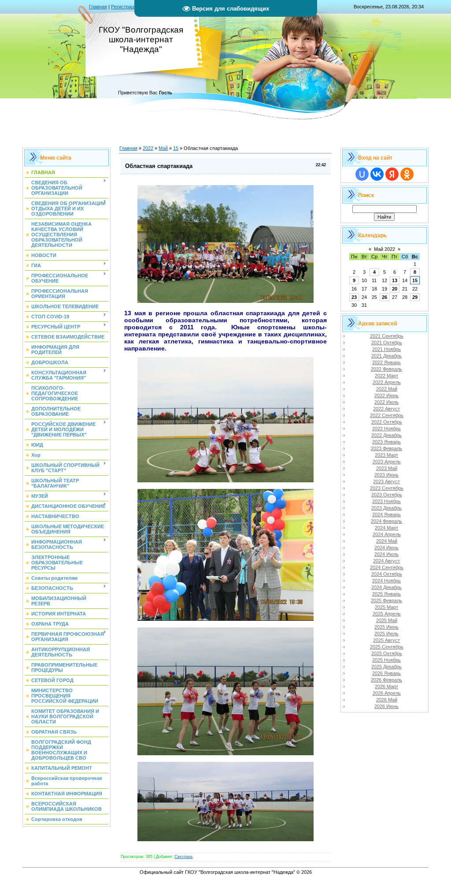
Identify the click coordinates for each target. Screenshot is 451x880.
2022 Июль (386, 402)
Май (163, 148)
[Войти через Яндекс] (392, 174)
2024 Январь (386, 514)
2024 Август (386, 560)
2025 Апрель (387, 613)
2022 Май (386, 389)
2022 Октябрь (386, 422)
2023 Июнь (386, 474)
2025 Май (386, 620)
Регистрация (125, 6)
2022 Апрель (387, 382)
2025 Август (386, 640)
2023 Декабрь (386, 508)
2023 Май (386, 468)
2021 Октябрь (386, 342)
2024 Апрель (387, 534)
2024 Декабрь (386, 587)
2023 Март (386, 455)
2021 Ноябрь (386, 349)
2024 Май (386, 541)
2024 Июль (386, 554)
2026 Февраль (386, 679)
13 (394, 280)
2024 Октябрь (386, 574)
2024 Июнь (386, 547)
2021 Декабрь (386, 355)
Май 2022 (384, 249)
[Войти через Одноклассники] (407, 174)
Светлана (183, 856)
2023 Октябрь (386, 494)
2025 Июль (386, 633)
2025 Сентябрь (386, 646)
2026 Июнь (386, 706)
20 (394, 288)
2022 (148, 148)
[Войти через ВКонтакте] (377, 174)
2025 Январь (386, 594)
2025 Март (386, 607)
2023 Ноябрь (386, 501)
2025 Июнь (386, 627)
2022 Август (386, 408)
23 (354, 297)
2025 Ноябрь (386, 660)
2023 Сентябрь (386, 488)
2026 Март (386, 686)
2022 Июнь (386, 395)
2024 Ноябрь (386, 580)
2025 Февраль (386, 600)
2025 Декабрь (386, 666)
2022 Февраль (386, 369)
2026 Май (386, 699)
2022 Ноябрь (386, 428)
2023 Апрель (387, 461)
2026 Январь (386, 673)
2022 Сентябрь (386, 415)
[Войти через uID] (362, 174)
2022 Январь (386, 362)
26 (384, 297)
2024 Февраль (386, 521)
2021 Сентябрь (386, 336)
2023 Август (386, 481)
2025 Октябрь (386, 653)
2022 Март (386, 375)
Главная (98, 6)
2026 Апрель (387, 693)
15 (175, 148)
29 (415, 297)
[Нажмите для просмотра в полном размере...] (225, 301)
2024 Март (386, 527)
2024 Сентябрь (386, 567)
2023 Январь (386, 441)
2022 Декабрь (386, 435)
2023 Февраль (386, 448)
